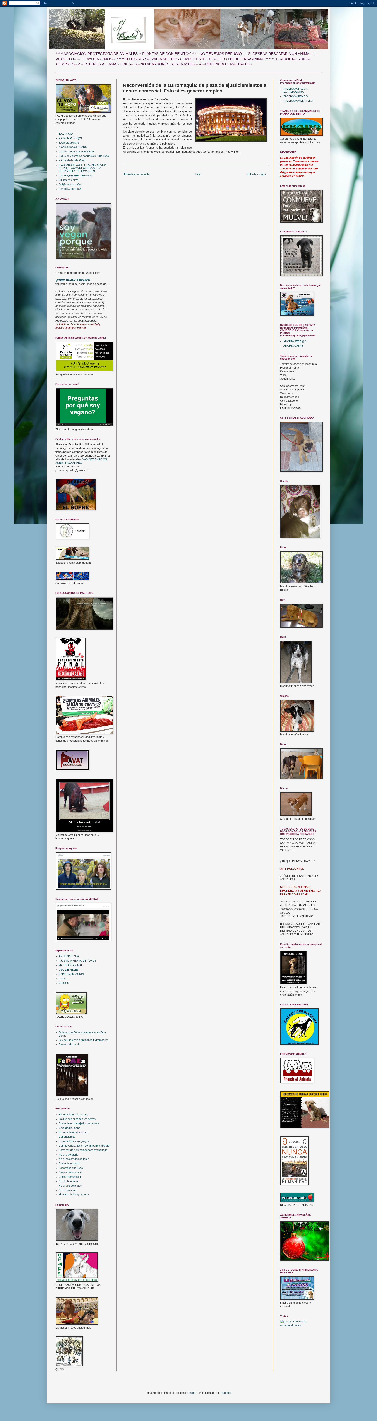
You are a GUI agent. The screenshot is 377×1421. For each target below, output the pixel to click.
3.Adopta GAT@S (69, 142)
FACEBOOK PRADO (295, 96)
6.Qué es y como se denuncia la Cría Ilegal (84, 156)
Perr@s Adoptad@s (70, 188)
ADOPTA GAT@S (293, 345)
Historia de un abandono (73, 1114)
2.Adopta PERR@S (70, 138)
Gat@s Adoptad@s (70, 184)
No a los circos (67, 1190)
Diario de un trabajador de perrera (79, 1123)
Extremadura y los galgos (74, 1141)
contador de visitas (291, 1325)
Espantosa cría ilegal (71, 1167)
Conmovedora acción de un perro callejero (84, 1145)
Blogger (226, 1392)
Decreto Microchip (69, 1044)
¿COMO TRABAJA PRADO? (72, 280)
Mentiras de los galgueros (74, 1194)
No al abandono (68, 1181)
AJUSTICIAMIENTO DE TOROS (77, 960)
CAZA (62, 978)
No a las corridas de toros (74, 1159)
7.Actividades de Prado (72, 160)
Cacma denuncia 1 (70, 1176)
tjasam (191, 1392)
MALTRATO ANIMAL (71, 965)
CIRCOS (64, 982)
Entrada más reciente (136, 174)
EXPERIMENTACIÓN (71, 974)
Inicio (198, 174)
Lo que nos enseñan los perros (77, 1119)
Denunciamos (67, 1136)
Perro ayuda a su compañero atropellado (83, 1150)
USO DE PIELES (69, 969)
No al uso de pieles (70, 1185)
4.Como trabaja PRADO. (73, 147)
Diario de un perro (69, 1163)
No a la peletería (68, 1154)
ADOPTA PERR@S (294, 341)
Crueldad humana (69, 1128)
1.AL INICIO (66, 133)
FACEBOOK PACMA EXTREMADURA (295, 90)
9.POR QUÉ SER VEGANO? (75, 175)
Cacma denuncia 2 (70, 1172)
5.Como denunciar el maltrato (76, 151)
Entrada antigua (256, 174)
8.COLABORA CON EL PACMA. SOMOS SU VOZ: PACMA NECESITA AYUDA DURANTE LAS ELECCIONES (82, 168)
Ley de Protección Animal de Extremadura (83, 1040)
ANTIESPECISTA (69, 956)
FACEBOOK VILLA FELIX (298, 100)
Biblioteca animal (69, 179)
